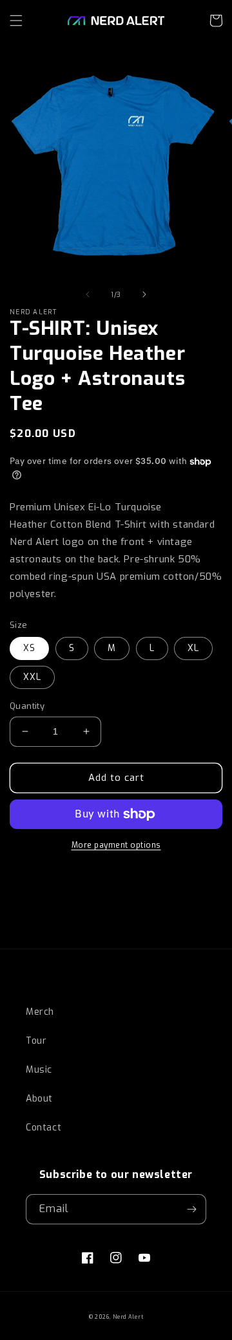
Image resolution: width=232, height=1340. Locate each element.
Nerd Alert (128, 1317)
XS (29, 648)
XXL (32, 677)
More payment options (116, 845)
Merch (40, 1012)
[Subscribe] (191, 1209)
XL (193, 648)
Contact (43, 1127)
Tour (36, 1041)
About (39, 1099)
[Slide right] (144, 294)
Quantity (27, 706)
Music (39, 1070)
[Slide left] (87, 294)
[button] (16, 20)
